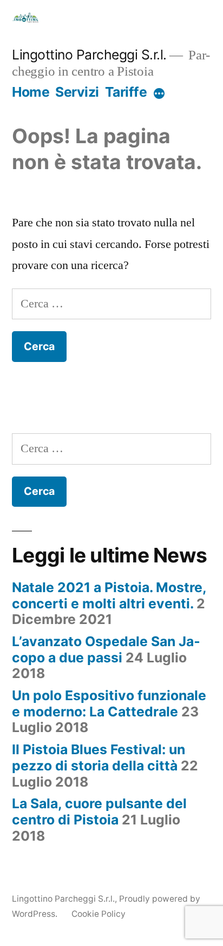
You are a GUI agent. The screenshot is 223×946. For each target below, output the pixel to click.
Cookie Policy (98, 914)
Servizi (77, 92)
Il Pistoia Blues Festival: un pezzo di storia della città (98, 757)
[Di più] (159, 94)
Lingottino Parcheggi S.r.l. (89, 54)
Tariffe (126, 92)
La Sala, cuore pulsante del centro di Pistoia (99, 811)
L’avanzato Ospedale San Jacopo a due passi (106, 649)
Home (30, 92)
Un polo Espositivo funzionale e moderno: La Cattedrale (109, 703)
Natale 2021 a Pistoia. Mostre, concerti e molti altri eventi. (109, 595)
